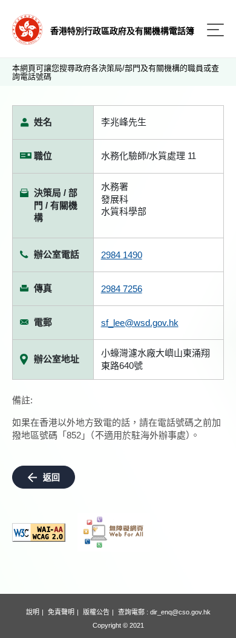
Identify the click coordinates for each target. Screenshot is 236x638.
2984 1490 (121, 255)
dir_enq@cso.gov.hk (180, 612)
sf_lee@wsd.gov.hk (140, 322)
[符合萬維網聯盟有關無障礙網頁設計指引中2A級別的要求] (38, 532)
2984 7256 (121, 289)
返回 (51, 477)
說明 (32, 612)
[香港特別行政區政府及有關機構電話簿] (27, 29)
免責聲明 (61, 612)
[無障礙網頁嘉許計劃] (113, 532)
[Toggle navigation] (215, 30)
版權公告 (96, 612)
